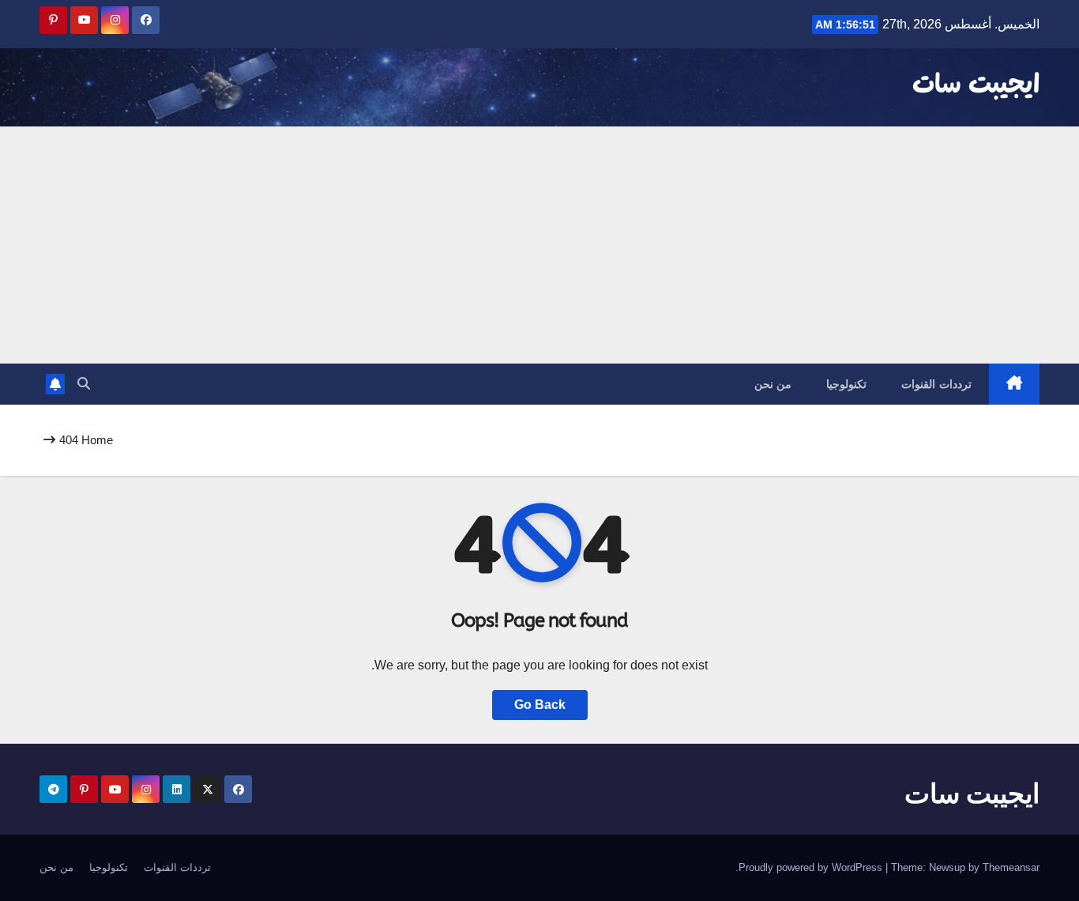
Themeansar (1011, 867)
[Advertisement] (539, 245)
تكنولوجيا (846, 384)
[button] (83, 383)
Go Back (540, 704)
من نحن (773, 384)
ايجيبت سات (976, 85)
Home (97, 440)
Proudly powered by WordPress (812, 867)
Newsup (947, 867)
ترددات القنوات (936, 384)
